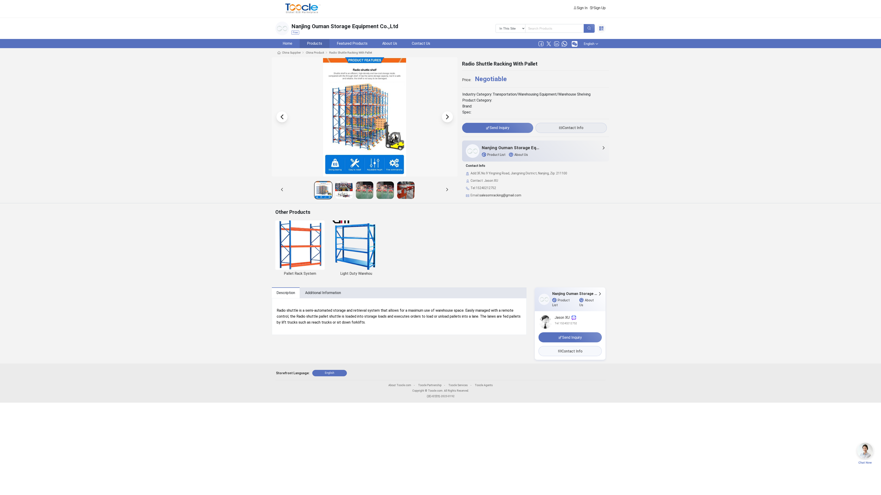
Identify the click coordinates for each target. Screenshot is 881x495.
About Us (389, 43)
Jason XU (563, 317)
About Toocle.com (399, 385)
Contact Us (421, 43)
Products (314, 43)
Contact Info (573, 128)
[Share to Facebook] (541, 44)
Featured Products (352, 43)
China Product (315, 52)
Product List (496, 155)
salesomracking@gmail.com (500, 195)
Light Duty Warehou (356, 273)
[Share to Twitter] (549, 44)
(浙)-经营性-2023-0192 (440, 396)
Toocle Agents (484, 385)
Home (287, 43)
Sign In (582, 8)
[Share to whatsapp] (564, 44)
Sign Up (600, 8)
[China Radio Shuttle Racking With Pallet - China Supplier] (323, 190)
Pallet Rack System (300, 273)
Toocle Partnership (429, 385)
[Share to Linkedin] (556, 44)
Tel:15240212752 (566, 323)
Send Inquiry (499, 128)
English (329, 372)
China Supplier (291, 52)
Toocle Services (458, 385)
